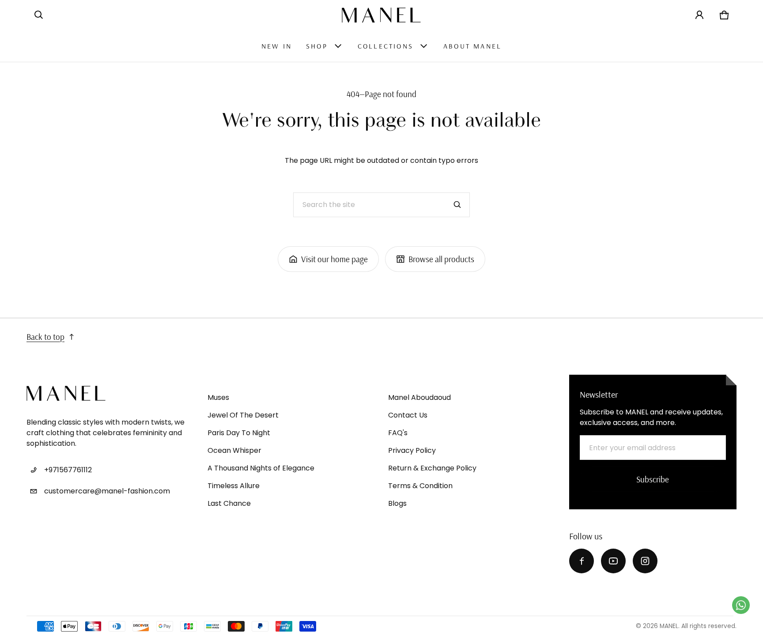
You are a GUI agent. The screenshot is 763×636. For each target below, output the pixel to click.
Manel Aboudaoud (419, 397)
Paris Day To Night (239, 433)
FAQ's (398, 433)
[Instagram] (645, 561)
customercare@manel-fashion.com (107, 491)
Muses (218, 397)
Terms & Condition (420, 486)
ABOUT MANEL (472, 45)
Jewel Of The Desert (243, 415)
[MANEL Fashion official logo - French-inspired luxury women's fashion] (381, 15)
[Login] (699, 15)
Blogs (397, 503)
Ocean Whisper (234, 450)
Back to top (45, 336)
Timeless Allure (234, 486)
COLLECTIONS (385, 45)
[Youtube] (613, 561)
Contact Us (407, 415)
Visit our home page (334, 259)
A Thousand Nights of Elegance (261, 468)
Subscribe (652, 479)
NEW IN (276, 45)
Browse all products (441, 259)
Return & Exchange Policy (432, 468)
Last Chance (229, 503)
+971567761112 (68, 470)
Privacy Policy (412, 450)
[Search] (457, 204)
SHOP (317, 45)
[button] (38, 15)
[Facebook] (581, 561)
